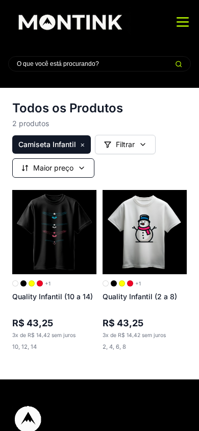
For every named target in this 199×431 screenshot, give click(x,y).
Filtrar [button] (125, 144)
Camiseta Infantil (51, 144)
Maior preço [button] (53, 167)
